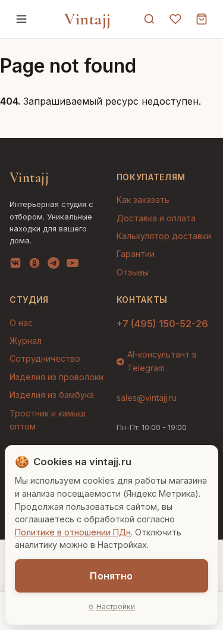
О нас (21, 323)
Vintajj (87, 19)
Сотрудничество (45, 358)
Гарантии (136, 254)
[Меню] (21, 19)
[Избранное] (175, 19)
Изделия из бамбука (52, 395)
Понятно (111, 576)
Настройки (115, 606)
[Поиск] (149, 19)
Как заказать (143, 200)
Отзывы (133, 272)
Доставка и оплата (156, 218)
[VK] (15, 265)
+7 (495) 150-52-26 (162, 324)
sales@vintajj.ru (147, 398)
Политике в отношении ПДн (73, 532)
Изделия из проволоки (56, 377)
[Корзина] (201, 19)
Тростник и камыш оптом (48, 419)
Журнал (26, 341)
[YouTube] (72, 265)
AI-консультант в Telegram (162, 360)
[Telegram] (53, 265)
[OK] (34, 265)
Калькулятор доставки (164, 236)
